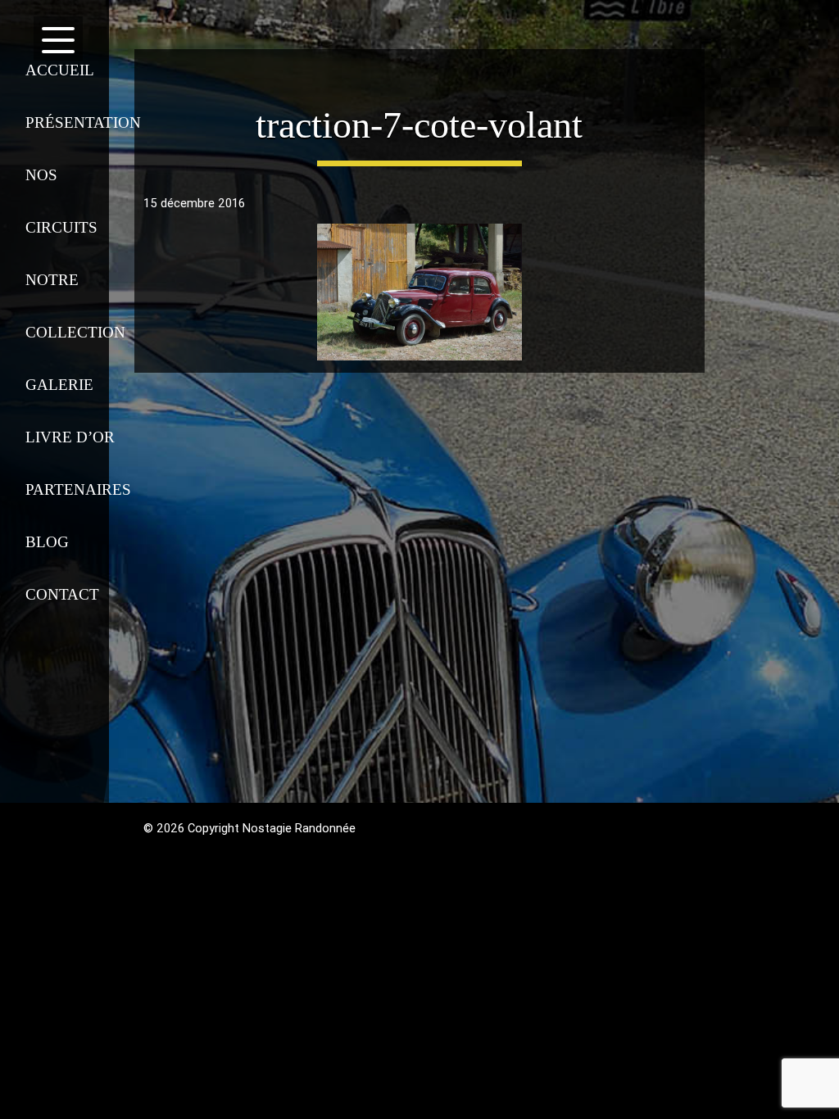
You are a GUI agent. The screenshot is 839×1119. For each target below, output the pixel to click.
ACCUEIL (59, 70)
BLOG (47, 541)
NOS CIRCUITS (61, 201)
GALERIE (59, 384)
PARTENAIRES (76, 489)
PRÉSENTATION (76, 122)
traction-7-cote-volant (419, 125)
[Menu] (57, 35)
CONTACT (62, 594)
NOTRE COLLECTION (75, 306)
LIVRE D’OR (70, 437)
